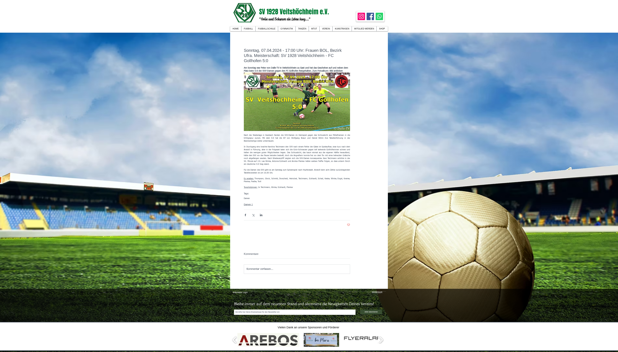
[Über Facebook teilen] (245, 215)
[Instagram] (361, 16)
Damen (247, 198)
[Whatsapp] (379, 16)
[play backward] (234, 340)
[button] (325, 28)
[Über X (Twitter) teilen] (253, 215)
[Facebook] (370, 16)
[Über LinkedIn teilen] (261, 215)
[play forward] (381, 340)
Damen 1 (248, 205)
